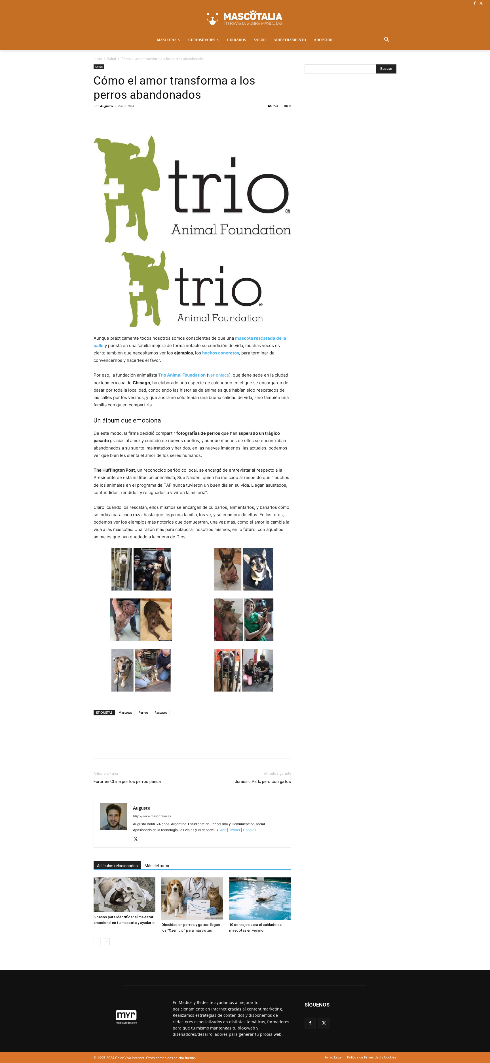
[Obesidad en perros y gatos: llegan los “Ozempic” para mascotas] (192, 898)
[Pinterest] (125, 119)
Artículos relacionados (117, 866)
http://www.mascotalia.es (152, 816)
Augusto (106, 106)
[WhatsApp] (138, 119)
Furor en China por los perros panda (127, 781)
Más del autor (157, 866)
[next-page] (106, 941)
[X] (481, 3)
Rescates (161, 712)
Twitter (234, 830)
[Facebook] (474, 3)
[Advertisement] (347, 172)
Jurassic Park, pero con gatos (263, 781)
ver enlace (218, 375)
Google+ (249, 830)
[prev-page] (97, 941)
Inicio (98, 58)
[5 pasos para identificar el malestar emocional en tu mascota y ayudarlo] (124, 894)
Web (222, 830)
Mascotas (125, 712)
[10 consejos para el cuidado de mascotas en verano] (260, 898)
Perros (143, 712)
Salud (111, 58)
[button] (386, 39)
